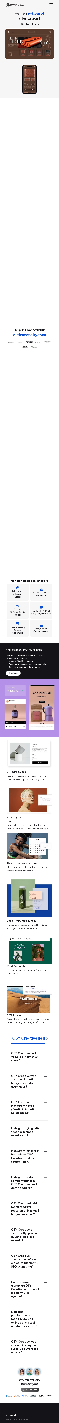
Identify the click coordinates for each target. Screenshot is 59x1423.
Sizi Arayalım (28, 24)
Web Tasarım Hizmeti (17, 1419)
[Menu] (51, 5)
